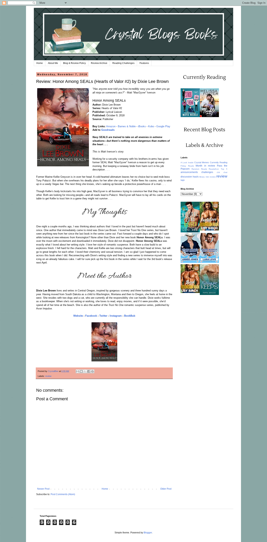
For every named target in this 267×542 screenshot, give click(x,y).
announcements (189, 172)
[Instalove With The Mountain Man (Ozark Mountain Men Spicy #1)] (209, 229)
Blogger (148, 532)
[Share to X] (85, 371)
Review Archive (99, 63)
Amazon (111, 126)
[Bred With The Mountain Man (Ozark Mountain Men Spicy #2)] (190, 292)
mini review (211, 177)
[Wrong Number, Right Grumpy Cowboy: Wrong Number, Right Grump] (190, 262)
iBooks (142, 126)
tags (183, 180)
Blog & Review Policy (74, 63)
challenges (207, 172)
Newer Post (43, 488)
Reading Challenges (123, 63)
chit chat (222, 172)
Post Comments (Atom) (63, 494)
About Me (53, 63)
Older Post (165, 488)
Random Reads (199, 169)
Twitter (103, 315)
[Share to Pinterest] (92, 371)
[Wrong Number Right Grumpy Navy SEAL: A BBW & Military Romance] (209, 262)
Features (144, 63)
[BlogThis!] (81, 371)
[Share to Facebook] (89, 371)
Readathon (214, 169)
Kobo (151, 126)
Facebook (91, 315)
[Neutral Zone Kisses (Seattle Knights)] (190, 231)
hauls (196, 176)
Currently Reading (218, 162)
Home (39, 63)
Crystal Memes (201, 162)
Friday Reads (187, 166)
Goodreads (108, 129)
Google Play (163, 126)
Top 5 (224, 169)
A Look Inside (187, 162)
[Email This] (78, 371)
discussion (186, 176)
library (202, 177)
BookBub (129, 315)
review (48, 376)
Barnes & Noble (127, 126)
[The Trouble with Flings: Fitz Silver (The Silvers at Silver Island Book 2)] (209, 116)
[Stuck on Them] (190, 116)
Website (78, 315)
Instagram (116, 315)
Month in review (205, 165)
